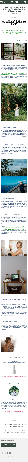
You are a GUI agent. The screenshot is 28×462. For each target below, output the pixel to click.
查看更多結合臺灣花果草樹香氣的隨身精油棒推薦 (14, 376)
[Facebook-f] (2, 453)
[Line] (10, 453)
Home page (20, 411)
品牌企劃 (20, 424)
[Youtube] (7, 453)
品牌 (16, 424)
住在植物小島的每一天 (8, 424)
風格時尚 (20, 426)
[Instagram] (5, 453)
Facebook (7, 411)
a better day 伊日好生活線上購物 (7, 456)
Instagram (13, 411)
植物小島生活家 (13, 426)
